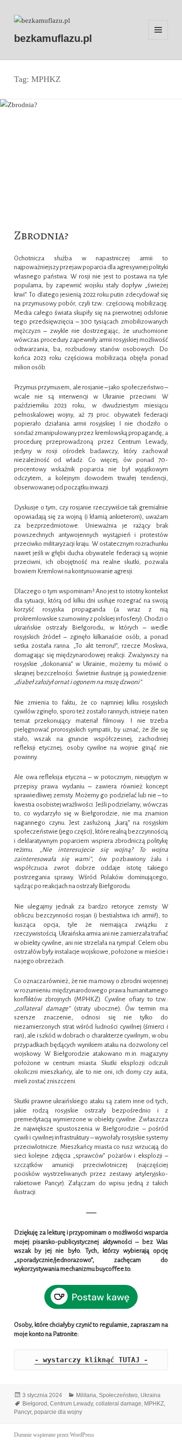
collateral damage (118, 1403)
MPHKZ (154, 1403)
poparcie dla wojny (58, 1412)
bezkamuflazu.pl (53, 38)
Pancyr (22, 1412)
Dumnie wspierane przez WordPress (54, 1435)
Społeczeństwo (118, 1395)
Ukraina (150, 1395)
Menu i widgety (158, 39)
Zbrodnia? (41, 235)
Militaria (86, 1395)
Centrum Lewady (71, 1403)
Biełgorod (34, 1403)
